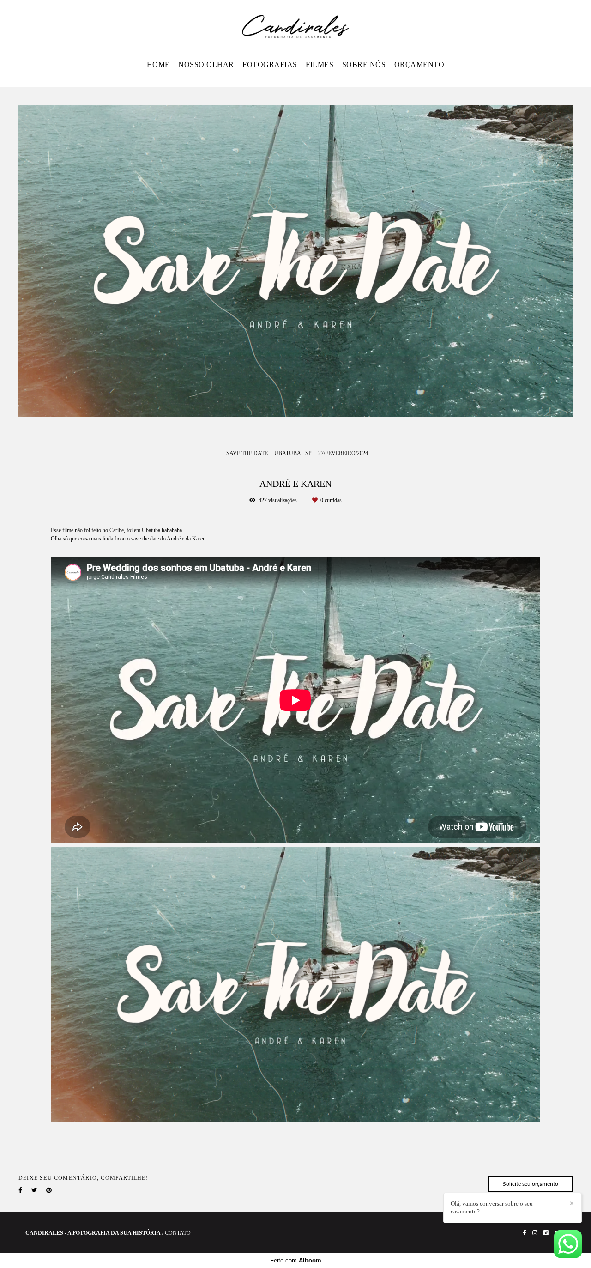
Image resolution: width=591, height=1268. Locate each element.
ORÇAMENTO (419, 64)
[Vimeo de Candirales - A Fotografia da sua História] (546, 1233)
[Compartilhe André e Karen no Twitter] (34, 1190)
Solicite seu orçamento (530, 1184)
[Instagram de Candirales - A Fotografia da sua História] (534, 1233)
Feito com (295, 1260)
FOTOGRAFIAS (269, 64)
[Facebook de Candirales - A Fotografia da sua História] (524, 1233)
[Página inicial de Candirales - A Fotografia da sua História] (295, 27)
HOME (158, 64)
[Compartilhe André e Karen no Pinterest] (49, 1190)
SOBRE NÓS (364, 64)
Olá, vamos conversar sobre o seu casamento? (492, 1207)
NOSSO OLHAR (206, 64)
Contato (178, 1233)
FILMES (319, 64)
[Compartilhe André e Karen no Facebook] (20, 1190)
